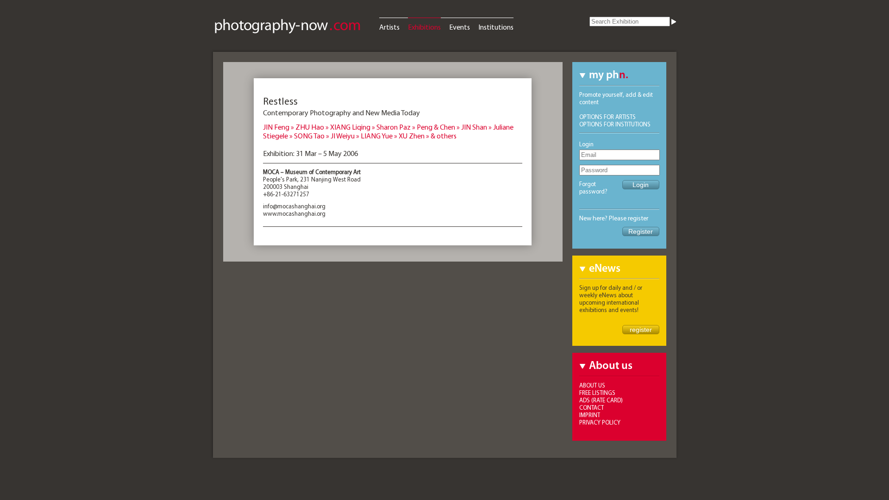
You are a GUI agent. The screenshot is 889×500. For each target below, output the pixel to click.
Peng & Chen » (439, 126)
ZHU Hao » (312, 126)
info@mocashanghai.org (294, 206)
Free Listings (597, 392)
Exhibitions (424, 26)
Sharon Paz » (396, 126)
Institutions (495, 26)
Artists (389, 26)
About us (592, 385)
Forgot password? (593, 187)
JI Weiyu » (346, 135)
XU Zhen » (415, 135)
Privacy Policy (599, 422)
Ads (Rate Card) (601, 400)
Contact (591, 407)
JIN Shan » (477, 126)
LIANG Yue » (380, 135)
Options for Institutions (615, 124)
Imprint (589, 415)
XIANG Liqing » (353, 126)
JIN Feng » (279, 126)
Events (459, 26)
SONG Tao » (312, 135)
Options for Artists (607, 116)
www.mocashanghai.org (294, 213)
